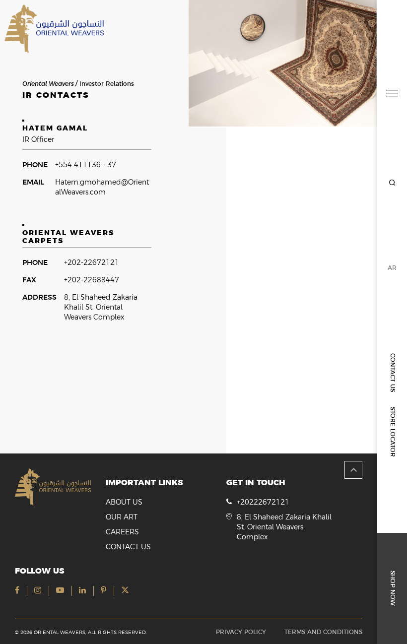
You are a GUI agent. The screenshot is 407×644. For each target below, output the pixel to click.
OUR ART (121, 517)
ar (392, 267)
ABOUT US (124, 502)
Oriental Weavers (48, 83)
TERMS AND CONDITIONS (323, 632)
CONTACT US (392, 372)
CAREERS (122, 532)
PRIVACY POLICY (241, 632)
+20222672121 (263, 502)
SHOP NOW (392, 588)
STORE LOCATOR (392, 432)
